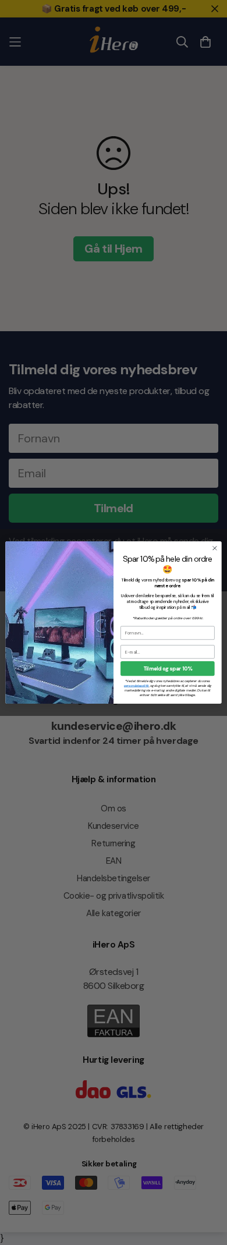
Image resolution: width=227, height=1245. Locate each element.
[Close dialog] (214, 548)
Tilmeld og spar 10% (167, 668)
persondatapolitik (136, 685)
